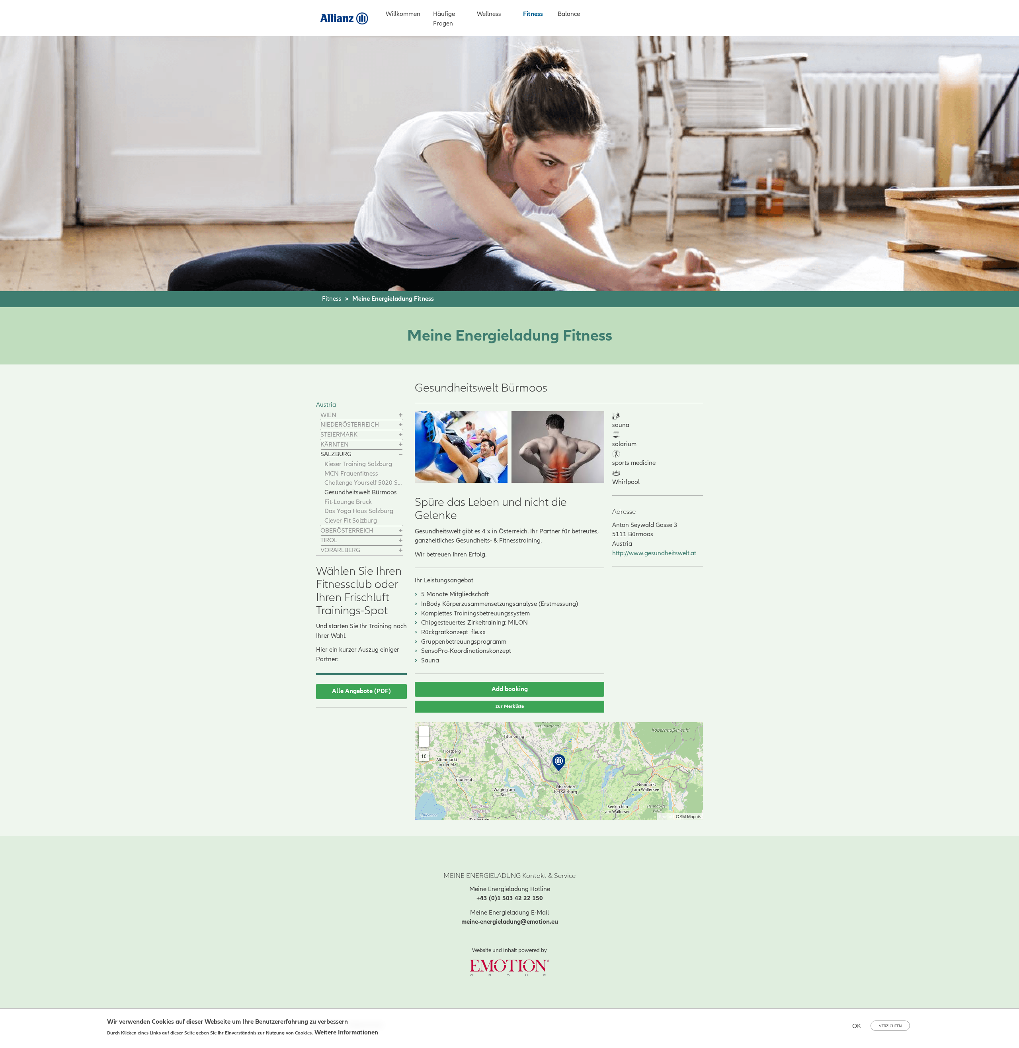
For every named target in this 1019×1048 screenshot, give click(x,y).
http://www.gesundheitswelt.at (654, 553)
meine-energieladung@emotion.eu (509, 922)
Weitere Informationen (346, 1032)
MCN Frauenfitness (351, 474)
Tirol (328, 540)
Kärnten (334, 445)
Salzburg (335, 454)
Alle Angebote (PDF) (361, 691)
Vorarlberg (340, 550)
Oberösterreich (346, 531)
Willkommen (403, 14)
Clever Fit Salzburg (350, 521)
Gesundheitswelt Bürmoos (360, 492)
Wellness (489, 14)
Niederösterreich (349, 425)
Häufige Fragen (444, 18)
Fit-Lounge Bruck (348, 502)
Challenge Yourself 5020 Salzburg (363, 483)
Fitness (533, 14)
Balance (569, 14)
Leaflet (665, 816)
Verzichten (890, 1025)
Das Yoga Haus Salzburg (358, 511)
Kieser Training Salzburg (358, 464)
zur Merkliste (510, 706)
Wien (328, 415)
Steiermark (338, 435)
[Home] (347, 18)
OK (856, 1026)
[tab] (361, 416)
